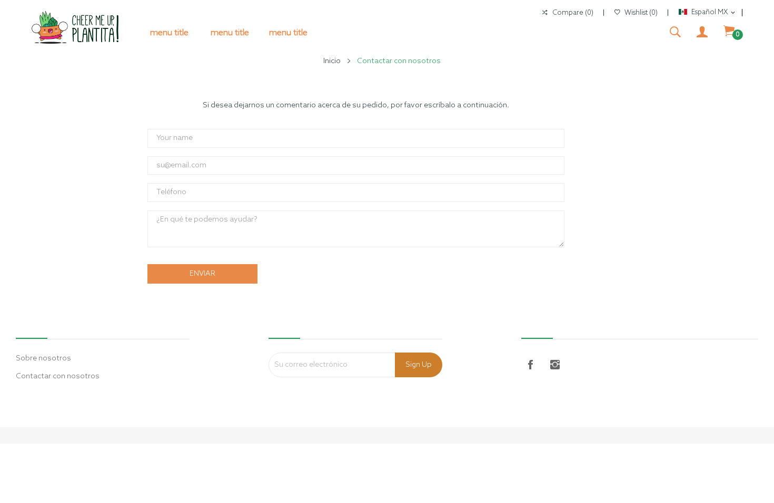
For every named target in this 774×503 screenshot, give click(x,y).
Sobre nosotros (43, 358)
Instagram (554, 364)
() (641, 13)
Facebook (530, 364)
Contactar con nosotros (58, 376)
